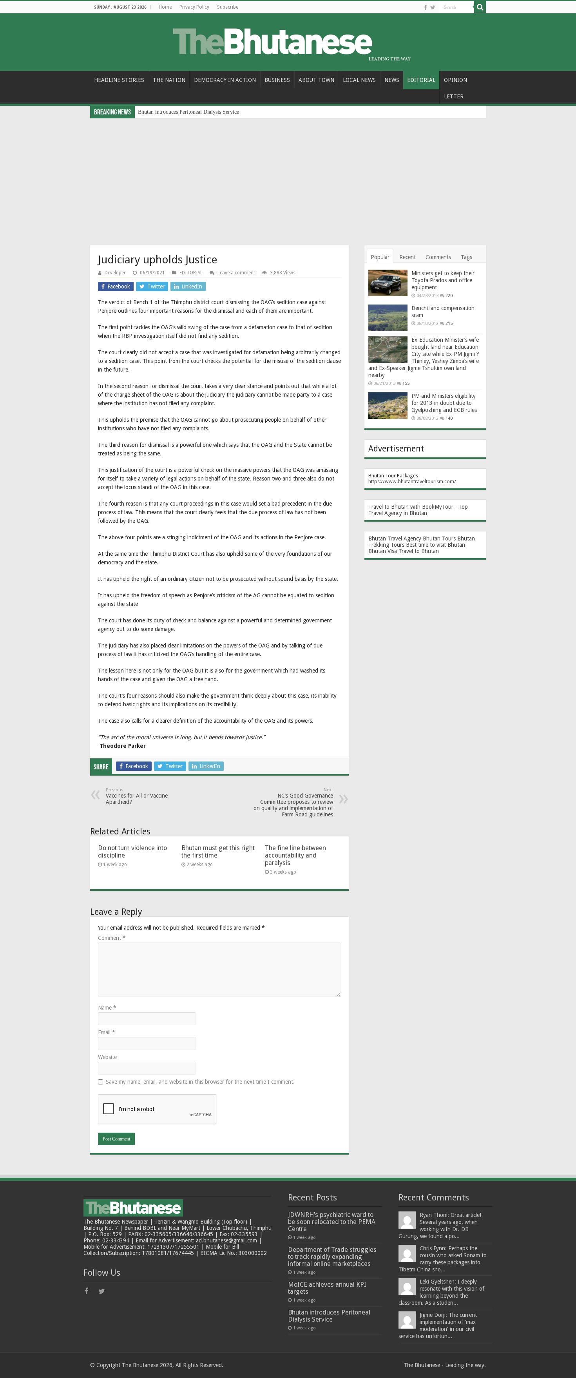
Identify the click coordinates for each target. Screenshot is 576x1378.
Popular (380, 257)
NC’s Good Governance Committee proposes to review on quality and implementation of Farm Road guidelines (293, 802)
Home (165, 7)
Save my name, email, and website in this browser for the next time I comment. (200, 1082)
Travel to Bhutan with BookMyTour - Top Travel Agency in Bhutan (418, 510)
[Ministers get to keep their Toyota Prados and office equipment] (388, 283)
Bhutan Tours (439, 538)
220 (449, 295)
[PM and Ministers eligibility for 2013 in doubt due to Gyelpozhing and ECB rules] (388, 405)
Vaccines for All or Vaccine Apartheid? (137, 796)
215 (449, 323)
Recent (407, 257)
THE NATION (169, 80)
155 (405, 383)
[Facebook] (425, 7)
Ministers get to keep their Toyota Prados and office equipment (443, 280)
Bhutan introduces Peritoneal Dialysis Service (188, 112)
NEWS (391, 80)
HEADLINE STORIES (119, 80)
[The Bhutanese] (288, 40)
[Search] (480, 7)
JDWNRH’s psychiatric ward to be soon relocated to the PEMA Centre (331, 1222)
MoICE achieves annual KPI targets (327, 1288)
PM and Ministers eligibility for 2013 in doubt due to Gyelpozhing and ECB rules (444, 403)
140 (449, 418)
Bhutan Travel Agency (394, 538)
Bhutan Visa (382, 551)
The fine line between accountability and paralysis (295, 855)
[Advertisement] (288, 177)
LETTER (454, 96)
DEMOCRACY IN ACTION (225, 80)
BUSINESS (277, 80)
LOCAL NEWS (359, 80)
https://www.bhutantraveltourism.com (411, 481)
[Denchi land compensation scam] (388, 318)
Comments (438, 257)
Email (106, 1032)
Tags (466, 257)
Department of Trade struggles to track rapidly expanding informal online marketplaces (332, 1256)
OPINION (455, 80)
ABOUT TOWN (316, 80)
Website (107, 1057)
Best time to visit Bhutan (435, 545)
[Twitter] (432, 7)
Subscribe (227, 7)
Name (107, 1007)
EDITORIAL (421, 80)
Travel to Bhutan (418, 551)
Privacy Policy (194, 7)
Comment (112, 938)
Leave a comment (236, 273)
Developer (115, 273)
